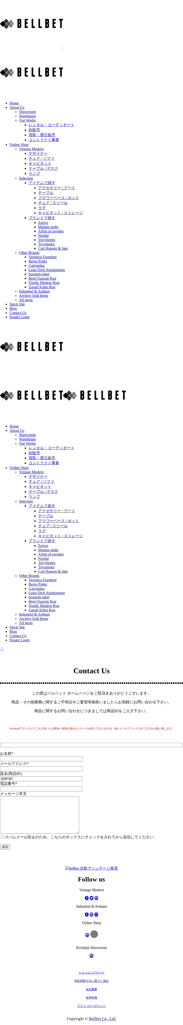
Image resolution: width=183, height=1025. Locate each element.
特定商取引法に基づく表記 (91, 981)
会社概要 (91, 989)
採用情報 (91, 997)
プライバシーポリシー (91, 1006)
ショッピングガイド (91, 972)
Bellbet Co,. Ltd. (102, 1018)
